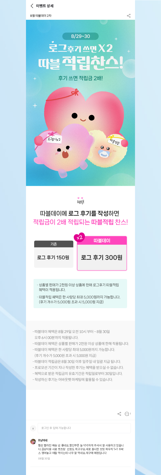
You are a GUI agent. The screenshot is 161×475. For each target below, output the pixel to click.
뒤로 (32, 6)
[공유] (129, 16)
